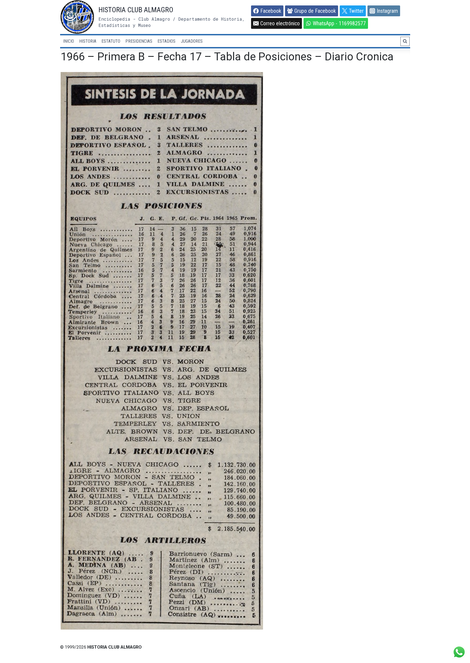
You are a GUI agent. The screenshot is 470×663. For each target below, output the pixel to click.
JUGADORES (192, 41)
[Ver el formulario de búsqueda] (405, 41)
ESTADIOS (166, 41)
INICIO (68, 41)
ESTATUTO (110, 41)
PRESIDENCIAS (138, 41)
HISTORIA (87, 41)
